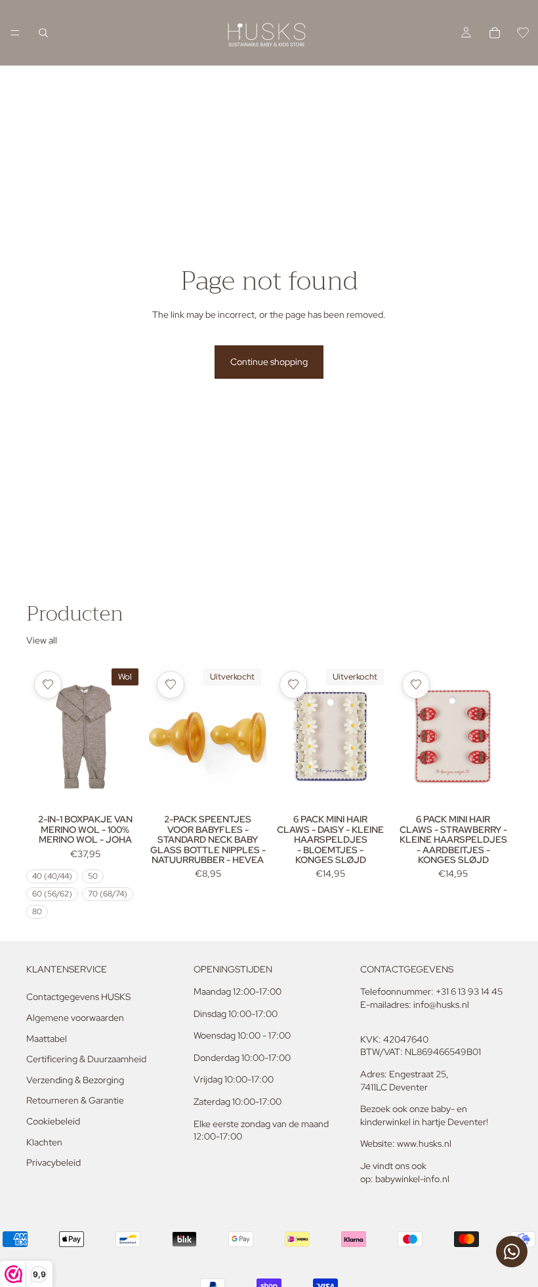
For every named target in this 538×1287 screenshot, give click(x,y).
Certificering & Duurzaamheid (86, 1059)
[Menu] (15, 33)
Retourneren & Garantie (75, 1100)
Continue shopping (269, 362)
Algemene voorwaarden (75, 1018)
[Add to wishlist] (48, 685)
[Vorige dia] (40, 735)
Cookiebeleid (53, 1121)
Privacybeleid (53, 1162)
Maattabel (46, 1039)
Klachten (44, 1142)
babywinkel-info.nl (412, 1179)
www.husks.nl (424, 1143)
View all (41, 640)
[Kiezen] (123, 789)
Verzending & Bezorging (75, 1080)
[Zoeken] (43, 32)
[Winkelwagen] (494, 32)
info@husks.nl (441, 1004)
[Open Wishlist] (523, 32)
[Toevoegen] (491, 789)
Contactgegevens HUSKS (78, 997)
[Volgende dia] (129, 735)
